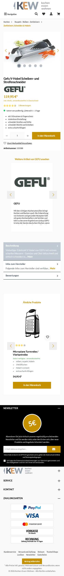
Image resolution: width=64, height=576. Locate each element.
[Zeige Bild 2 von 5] (24, 65)
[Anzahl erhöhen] (28, 135)
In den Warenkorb (46, 135)
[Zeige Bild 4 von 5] (35, 65)
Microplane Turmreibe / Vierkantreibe (25, 353)
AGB (11, 462)
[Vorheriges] (6, 50)
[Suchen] (36, 14)
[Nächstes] (57, 50)
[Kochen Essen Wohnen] (17, 471)
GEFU (17, 203)
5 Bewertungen (24, 105)
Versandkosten (48, 565)
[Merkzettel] (43, 14)
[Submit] (54, 449)
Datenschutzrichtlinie (53, 455)
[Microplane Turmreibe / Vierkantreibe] (32, 325)
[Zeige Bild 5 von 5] (41, 65)
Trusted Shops (52, 552)
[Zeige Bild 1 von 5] (19, 65)
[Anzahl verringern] (7, 135)
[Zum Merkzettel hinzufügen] (47, 337)
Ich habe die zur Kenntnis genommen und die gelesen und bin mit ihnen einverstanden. (33, 461)
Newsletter (30, 555)
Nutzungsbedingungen (33, 457)
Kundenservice (10, 552)
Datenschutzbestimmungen (26, 460)
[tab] (32, 251)
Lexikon (20, 555)
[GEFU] (15, 89)
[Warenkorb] (58, 14)
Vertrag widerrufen (32, 561)
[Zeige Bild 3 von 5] (30, 65)
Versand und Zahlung (26, 552)
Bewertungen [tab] (12, 275)
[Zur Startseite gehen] (32, 6)
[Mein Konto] (51, 14)
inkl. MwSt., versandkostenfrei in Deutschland (21, 101)
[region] (32, 50)
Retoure (41, 552)
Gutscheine (42, 555)
